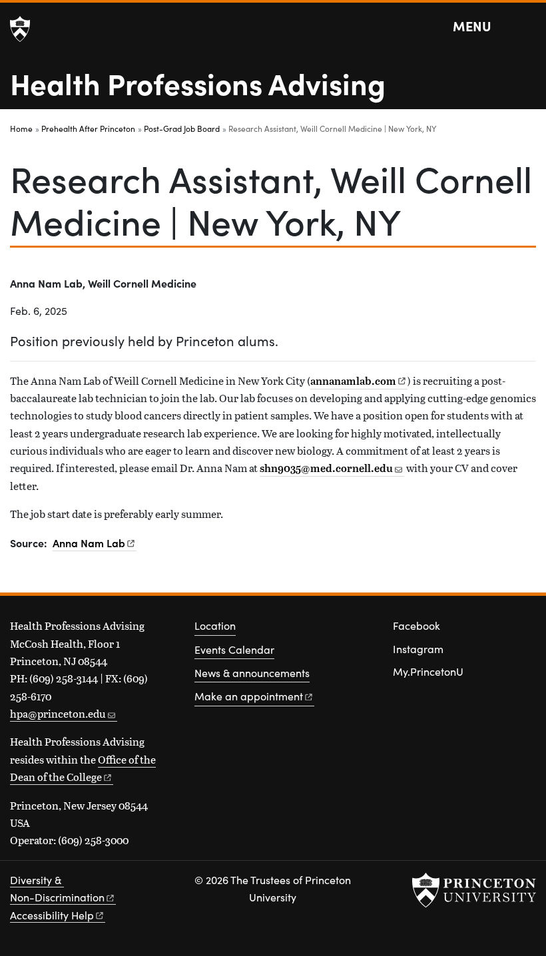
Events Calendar (234, 649)
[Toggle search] (527, 26)
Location (215, 625)
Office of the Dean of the (83, 768)
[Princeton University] (20, 29)
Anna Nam (89, 542)
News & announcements (252, 673)
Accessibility (52, 915)
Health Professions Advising (198, 82)
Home (21, 128)
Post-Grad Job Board (182, 128)
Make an (248, 696)
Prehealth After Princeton (88, 128)
